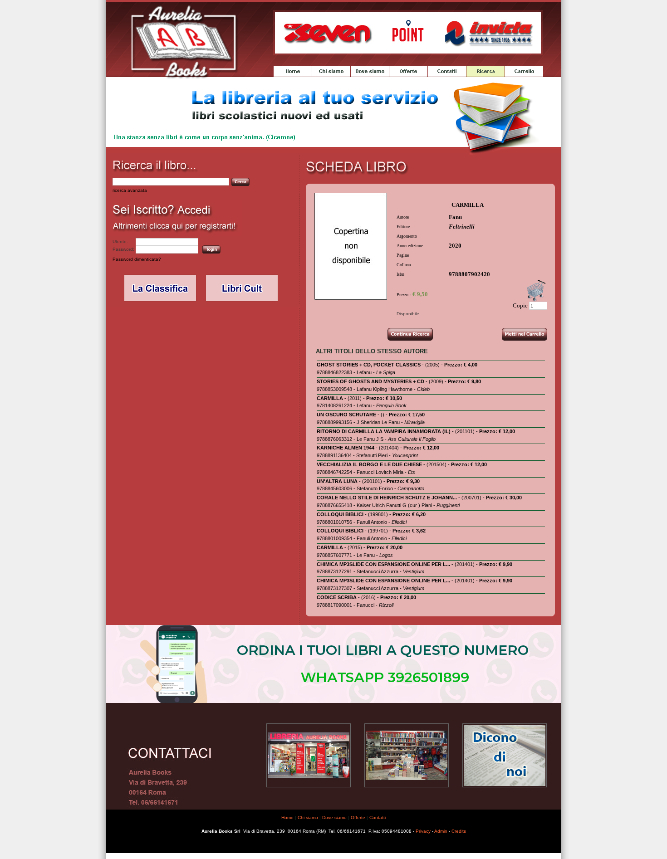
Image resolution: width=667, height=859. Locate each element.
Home (287, 817)
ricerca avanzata (130, 190)
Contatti (377, 817)
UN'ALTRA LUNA (337, 481)
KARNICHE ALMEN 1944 (345, 447)
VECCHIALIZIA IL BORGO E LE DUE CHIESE (369, 464)
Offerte (358, 817)
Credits (458, 831)
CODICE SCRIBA (337, 597)
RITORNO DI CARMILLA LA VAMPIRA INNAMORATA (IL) (384, 431)
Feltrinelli (462, 226)
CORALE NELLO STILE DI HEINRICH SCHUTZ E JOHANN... (387, 497)
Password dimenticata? (137, 259)
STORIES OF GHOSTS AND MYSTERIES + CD (370, 381)
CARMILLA (330, 398)
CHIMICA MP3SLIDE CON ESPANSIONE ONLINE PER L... (383, 564)
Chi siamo (308, 817)
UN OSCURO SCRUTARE (346, 414)
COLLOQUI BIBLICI (340, 514)
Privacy (423, 831)
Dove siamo (334, 817)
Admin (440, 831)
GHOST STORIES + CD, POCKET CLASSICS (369, 364)
